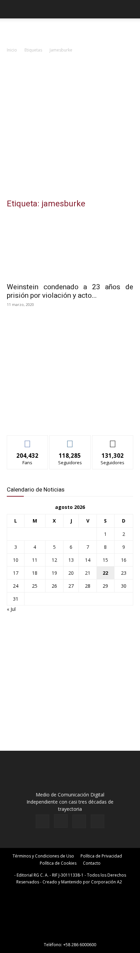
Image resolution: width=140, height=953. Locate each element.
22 (105, 573)
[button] (11, 9)
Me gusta (27, 440)
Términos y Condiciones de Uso (43, 856)
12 (54, 560)
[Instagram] (61, 821)
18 (34, 573)
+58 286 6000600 (79, 945)
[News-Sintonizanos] (58, 418)
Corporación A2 (106, 882)
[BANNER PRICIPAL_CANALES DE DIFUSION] (70, 31)
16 (123, 560)
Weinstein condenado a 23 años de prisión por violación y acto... (70, 291)
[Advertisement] (70, 127)
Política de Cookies (58, 863)
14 (87, 560)
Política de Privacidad (101, 856)
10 (15, 560)
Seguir (70, 440)
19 (54, 573)
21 (87, 573)
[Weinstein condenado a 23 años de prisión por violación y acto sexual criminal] (70, 247)
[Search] (130, 9)
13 (71, 560)
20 (71, 573)
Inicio (12, 50)
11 (34, 560)
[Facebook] (42, 821)
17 (15, 573)
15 (105, 560)
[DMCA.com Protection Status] (70, 935)
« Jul (11, 609)
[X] (79, 821)
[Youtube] (97, 821)
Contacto (92, 863)
